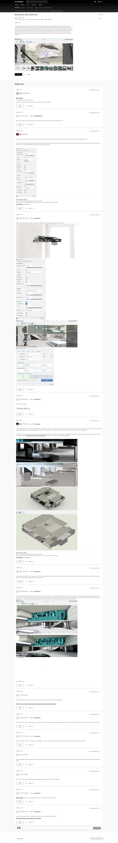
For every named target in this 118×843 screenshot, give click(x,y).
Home (16, 11)
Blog (28, 7)
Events (32, 7)
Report (28, 74)
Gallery (40, 7)
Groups (36, 7)
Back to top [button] (20, 838)
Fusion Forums (35, 11)
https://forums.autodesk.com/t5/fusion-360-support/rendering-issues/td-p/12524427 (36, 704)
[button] (102, 18)
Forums (23, 7)
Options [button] (100, 14)
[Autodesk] (19, 1)
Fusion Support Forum (43, 11)
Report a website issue (96, 838)
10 (20, 691)
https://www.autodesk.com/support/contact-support (28, 818)
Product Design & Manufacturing (24, 11)
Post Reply (96, 828)
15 (20, 789)
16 (20, 808)
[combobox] (37, 1)
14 (20, 771)
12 (20, 732)
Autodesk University (47, 7)
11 (20, 714)
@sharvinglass (19, 98)
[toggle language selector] (95, 1)
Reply (18, 74)
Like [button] (24, 74)
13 (20, 751)
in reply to (36, 116)
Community (17, 7)
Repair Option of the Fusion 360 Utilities (35, 435)
